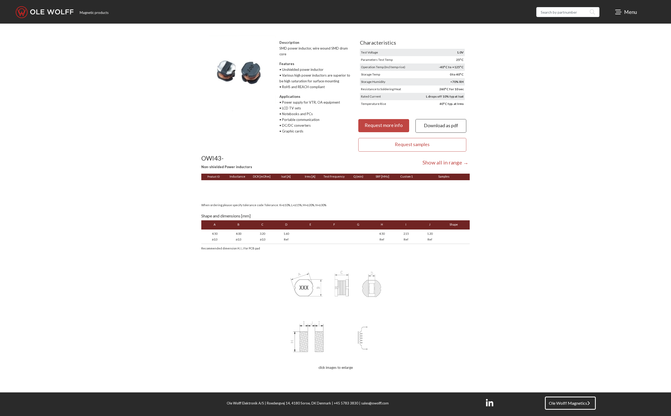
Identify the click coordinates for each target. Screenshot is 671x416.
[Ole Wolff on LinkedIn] (489, 403)
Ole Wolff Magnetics (568, 403)
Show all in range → (445, 162)
